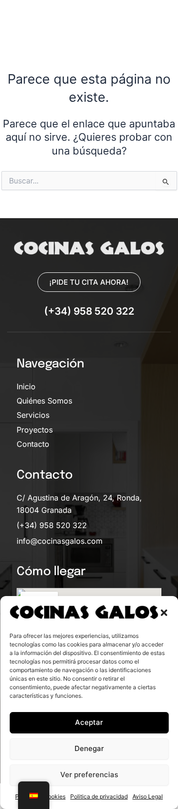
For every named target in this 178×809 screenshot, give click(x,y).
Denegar (89, 748)
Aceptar (89, 722)
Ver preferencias (89, 774)
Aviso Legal (147, 796)
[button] (164, 612)
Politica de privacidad (99, 796)
